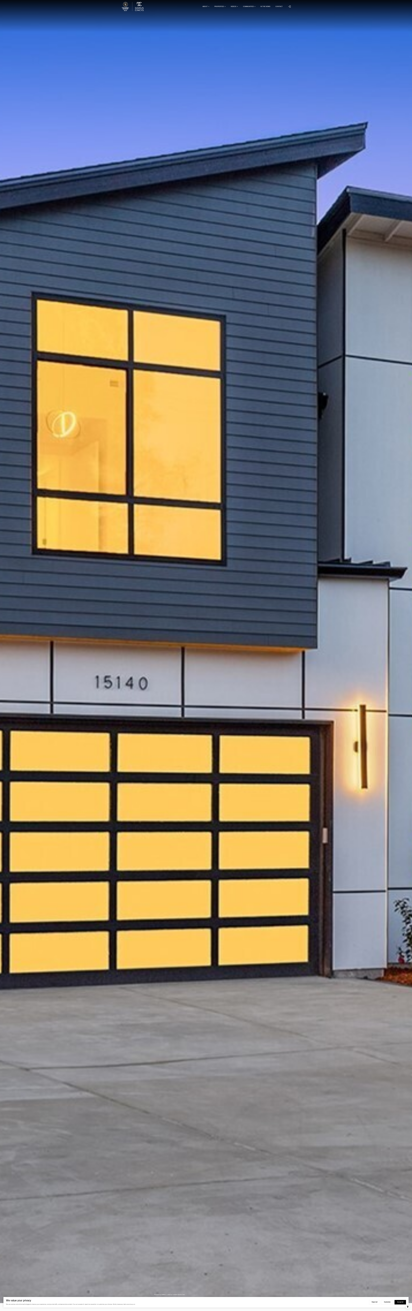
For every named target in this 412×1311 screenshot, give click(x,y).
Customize (387, 1302)
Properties (219, 6)
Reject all (374, 1302)
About (205, 6)
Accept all (400, 1302)
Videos (233, 6)
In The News (265, 6)
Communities (248, 6)
